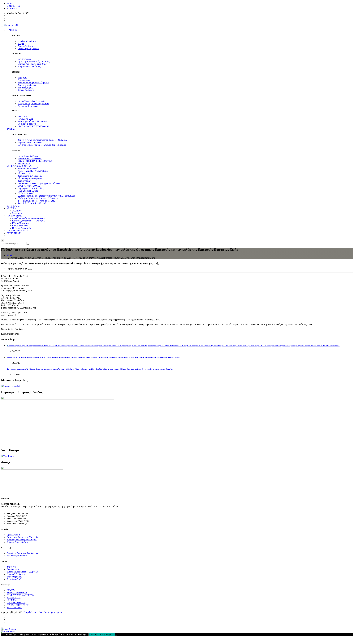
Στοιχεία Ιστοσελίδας (33, 612)
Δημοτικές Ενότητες (26, 46)
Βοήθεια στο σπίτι (20, 226)
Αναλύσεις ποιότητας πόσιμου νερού (28, 218)
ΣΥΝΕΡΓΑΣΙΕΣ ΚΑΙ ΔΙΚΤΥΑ (20, 595)
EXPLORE (12, 8)
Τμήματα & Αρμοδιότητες (29, 66)
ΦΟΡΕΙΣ (11, 129)
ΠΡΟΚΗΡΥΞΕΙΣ (25, 119)
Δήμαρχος (22, 77)
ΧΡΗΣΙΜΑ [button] (12, 208)
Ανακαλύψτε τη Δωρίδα (28, 48)
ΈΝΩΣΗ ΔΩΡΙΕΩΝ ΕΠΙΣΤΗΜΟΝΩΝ (35, 161)
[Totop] (2, 627)
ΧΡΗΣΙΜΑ (12, 600)
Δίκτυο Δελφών (24, 173)
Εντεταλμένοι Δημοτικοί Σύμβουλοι (33, 82)
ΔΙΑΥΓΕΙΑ (23, 116)
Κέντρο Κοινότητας (20, 223)
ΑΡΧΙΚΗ (11, 255)
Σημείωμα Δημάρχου (27, 41)
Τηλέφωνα (16, 211)
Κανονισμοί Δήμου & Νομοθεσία (32, 121)
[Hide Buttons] (8, 631)
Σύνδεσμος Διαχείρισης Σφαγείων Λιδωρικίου (38, 198)
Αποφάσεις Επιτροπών (28, 106)
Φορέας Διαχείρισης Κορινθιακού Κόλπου (36, 201)
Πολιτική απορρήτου (106, 634)
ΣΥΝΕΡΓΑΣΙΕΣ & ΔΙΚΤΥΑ (19, 166)
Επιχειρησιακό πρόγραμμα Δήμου (33, 64)
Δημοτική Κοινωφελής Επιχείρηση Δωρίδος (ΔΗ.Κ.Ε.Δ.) (43, 140)
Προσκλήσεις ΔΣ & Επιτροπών (31, 101)
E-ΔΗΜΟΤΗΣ (13, 6)
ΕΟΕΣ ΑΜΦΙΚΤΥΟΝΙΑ (29, 186)
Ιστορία (21, 43)
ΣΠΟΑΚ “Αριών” (26, 193)
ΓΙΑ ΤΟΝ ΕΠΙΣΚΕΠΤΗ (18, 230)
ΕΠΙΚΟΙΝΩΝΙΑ (14, 233)
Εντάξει (93, 634)
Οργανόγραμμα (24, 59)
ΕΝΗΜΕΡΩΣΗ (13, 206)
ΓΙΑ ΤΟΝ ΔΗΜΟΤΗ (16, 602)
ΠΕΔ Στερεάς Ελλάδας (28, 191)
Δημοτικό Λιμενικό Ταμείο (29, 142)
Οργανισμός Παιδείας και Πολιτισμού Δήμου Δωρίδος (42, 145)
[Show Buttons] (8, 629)
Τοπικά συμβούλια (26, 90)
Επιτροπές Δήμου (25, 87)
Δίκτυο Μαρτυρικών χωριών (30, 178)
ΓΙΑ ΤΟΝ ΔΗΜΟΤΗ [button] (16, 216)
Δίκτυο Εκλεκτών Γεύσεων (30, 176)
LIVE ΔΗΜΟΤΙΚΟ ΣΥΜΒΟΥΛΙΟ (33, 126)
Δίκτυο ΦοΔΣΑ (24, 181)
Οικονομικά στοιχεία (27, 124)
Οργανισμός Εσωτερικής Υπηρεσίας (34, 61)
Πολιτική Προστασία (21, 228)
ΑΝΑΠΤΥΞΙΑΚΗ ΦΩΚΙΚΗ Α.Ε (33, 171)
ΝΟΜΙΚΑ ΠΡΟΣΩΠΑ (17, 592)
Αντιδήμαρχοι (24, 80)
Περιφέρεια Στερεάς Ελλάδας (31, 188)
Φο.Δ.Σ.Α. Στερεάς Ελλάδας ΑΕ (32, 203)
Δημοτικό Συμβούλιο (27, 85)
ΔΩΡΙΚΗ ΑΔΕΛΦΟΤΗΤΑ (30, 158)
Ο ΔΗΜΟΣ (12, 30)
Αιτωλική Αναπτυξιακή (28, 168)
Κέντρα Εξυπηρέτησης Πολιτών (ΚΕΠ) (29, 221)
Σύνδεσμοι (17, 213)
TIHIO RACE (24, 163)
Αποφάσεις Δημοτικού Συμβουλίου (33, 103)
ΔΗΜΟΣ (11, 3)
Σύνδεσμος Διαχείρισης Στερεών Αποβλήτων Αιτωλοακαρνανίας (46, 196)
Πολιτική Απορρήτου (53, 612)
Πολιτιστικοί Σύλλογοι (28, 156)
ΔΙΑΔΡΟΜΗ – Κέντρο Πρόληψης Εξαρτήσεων (39, 183)
